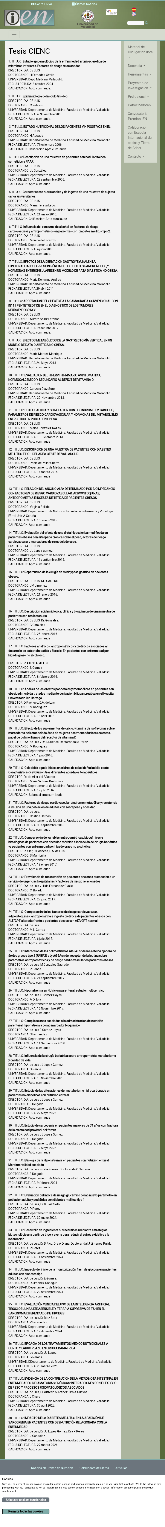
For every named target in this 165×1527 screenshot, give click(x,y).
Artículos (121, 1468)
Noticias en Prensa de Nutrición (52, 1468)
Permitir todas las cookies (25, 1511)
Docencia (135, 66)
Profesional (137, 97)
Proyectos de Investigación (138, 85)
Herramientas (138, 74)
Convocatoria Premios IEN (137, 116)
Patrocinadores (139, 105)
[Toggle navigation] (14, 34)
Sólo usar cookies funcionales (26, 1500)
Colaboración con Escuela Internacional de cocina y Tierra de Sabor (140, 137)
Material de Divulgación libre (140, 49)
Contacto (135, 156)
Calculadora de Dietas (94, 1468)
